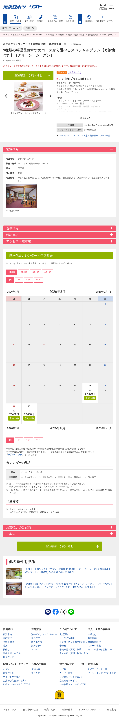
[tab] (10, 280)
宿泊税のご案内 (15, 454)
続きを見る (85, 118)
